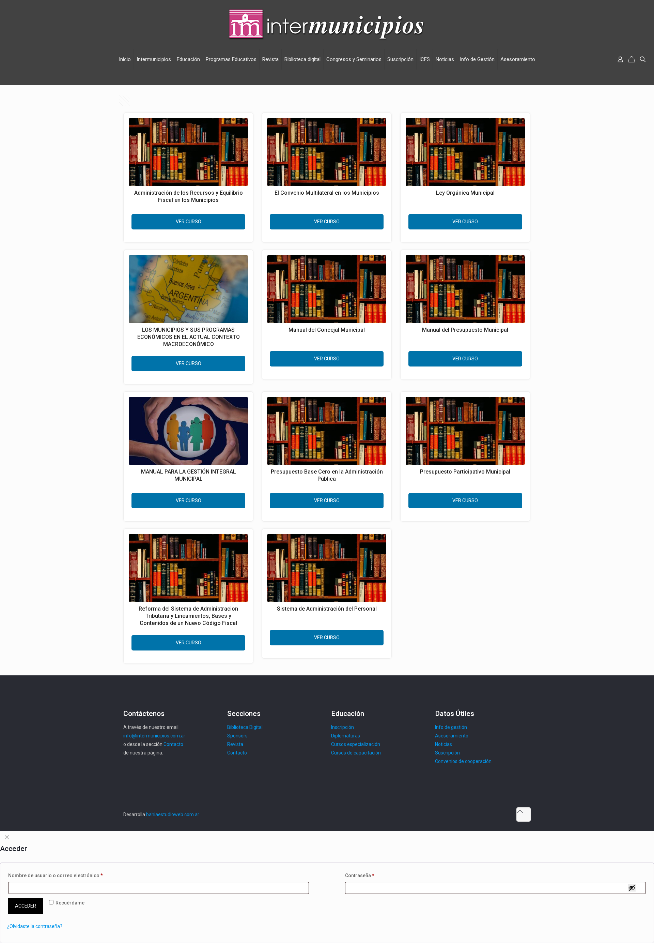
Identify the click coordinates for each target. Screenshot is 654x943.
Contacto (173, 744)
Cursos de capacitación (356, 752)
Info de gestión (451, 727)
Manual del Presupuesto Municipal (465, 330)
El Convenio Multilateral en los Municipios (327, 193)
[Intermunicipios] (327, 24)
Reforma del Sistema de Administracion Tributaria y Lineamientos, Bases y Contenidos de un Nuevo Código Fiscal (188, 615)
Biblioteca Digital (245, 727)
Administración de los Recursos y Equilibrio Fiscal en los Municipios (188, 196)
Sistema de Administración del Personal (327, 608)
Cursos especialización (355, 744)
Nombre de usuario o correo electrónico (55, 875)
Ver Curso (188, 221)
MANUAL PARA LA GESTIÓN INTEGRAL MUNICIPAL (188, 475)
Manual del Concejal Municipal (327, 330)
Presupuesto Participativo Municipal (465, 471)
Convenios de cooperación (463, 761)
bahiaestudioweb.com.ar (172, 814)
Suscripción (447, 752)
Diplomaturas (345, 735)
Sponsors (237, 735)
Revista (235, 744)
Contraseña (359, 875)
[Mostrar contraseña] (631, 887)
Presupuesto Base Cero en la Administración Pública (327, 475)
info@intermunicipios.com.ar (154, 735)
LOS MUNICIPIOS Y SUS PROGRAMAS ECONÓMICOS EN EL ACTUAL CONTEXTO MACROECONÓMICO (188, 337)
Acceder (25, 906)
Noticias (443, 744)
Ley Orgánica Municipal (465, 193)
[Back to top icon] (523, 814)
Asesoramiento (451, 735)
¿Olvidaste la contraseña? (34, 926)
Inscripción (342, 727)
